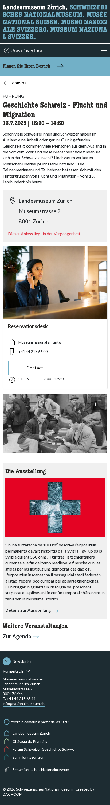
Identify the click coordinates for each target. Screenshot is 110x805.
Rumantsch (13, 670)
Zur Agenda (17, 636)
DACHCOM (12, 794)
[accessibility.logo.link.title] (55, 21)
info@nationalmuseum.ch (24, 703)
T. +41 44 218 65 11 (19, 698)
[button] (104, 51)
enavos (19, 83)
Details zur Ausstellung (28, 610)
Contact (34, 368)
